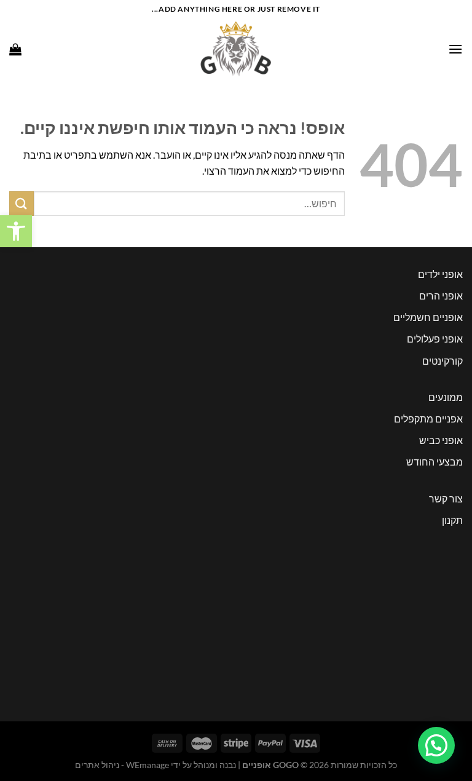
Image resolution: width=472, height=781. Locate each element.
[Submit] (21, 203)
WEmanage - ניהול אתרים (122, 764)
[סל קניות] (15, 49)
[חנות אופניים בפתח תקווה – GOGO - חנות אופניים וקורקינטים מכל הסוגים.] (236, 49)
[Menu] (455, 49)
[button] (16, 231)
